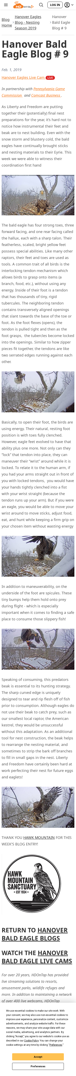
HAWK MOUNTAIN (39, 837)
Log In (55, 5)
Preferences (38, 1066)
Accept (38, 1056)
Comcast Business (46, 95)
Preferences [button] (55, 1044)
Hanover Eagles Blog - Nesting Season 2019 (28, 22)
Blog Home (7, 22)
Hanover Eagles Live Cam (27, 77)
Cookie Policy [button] (31, 1040)
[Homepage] (23, 5)
